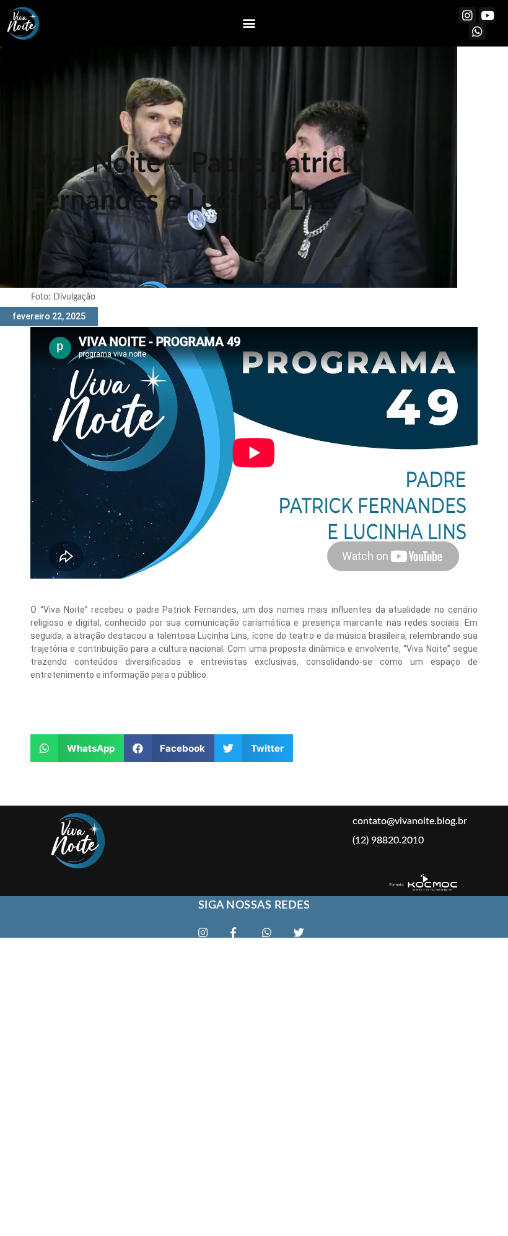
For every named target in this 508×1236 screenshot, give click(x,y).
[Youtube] (487, 15)
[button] (249, 23)
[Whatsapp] (477, 31)
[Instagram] (467, 15)
